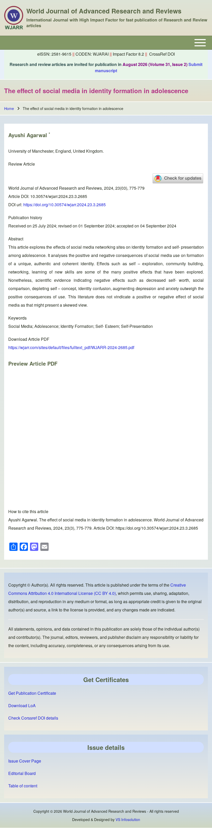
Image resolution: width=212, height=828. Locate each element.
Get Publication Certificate (32, 693)
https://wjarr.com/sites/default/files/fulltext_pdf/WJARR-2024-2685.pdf (71, 347)
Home (9, 108)
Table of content (22, 786)
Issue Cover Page (24, 761)
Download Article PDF (28, 339)
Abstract (15, 239)
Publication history (25, 217)
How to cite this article (28, 511)
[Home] (13, 18)
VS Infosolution (128, 819)
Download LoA (22, 705)
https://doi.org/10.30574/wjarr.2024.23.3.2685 (64, 205)
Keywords (17, 318)
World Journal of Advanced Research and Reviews (103, 10)
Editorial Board (22, 773)
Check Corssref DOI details (33, 718)
